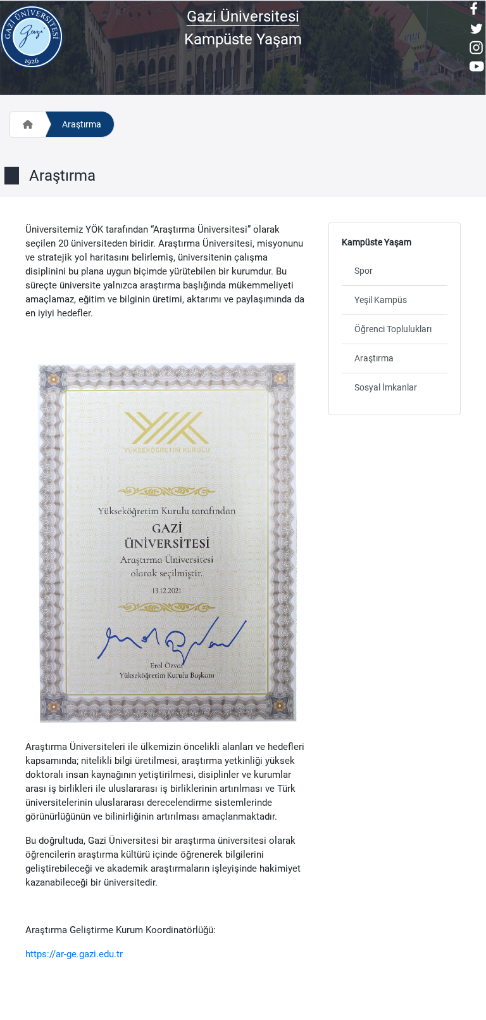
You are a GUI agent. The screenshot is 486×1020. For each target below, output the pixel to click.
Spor (363, 271)
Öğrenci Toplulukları (393, 329)
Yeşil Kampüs (380, 300)
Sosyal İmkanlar (385, 387)
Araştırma (81, 124)
